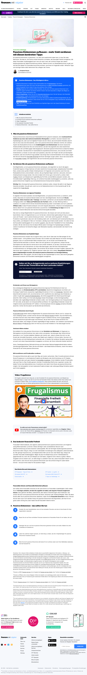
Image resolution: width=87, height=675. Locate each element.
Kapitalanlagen (52, 83)
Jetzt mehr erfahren (53, 627)
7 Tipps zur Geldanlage (51, 476)
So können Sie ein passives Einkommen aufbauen (29, 119)
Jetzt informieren (7, 627)
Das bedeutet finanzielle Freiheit (24, 123)
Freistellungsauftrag (21, 105)
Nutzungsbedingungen (65, 668)
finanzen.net (68, 2)
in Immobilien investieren (43, 360)
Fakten (22, 643)
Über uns (22, 641)
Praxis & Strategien (18, 17)
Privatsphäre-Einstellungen (79, 668)
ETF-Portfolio (37, 298)
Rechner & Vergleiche (74, 8)
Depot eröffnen (78, 2)
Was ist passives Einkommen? (24, 117)
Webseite (23, 602)
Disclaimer (55, 668)
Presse (22, 650)
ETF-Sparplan (34, 657)
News (84, 8)
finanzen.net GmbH (66, 572)
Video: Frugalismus (21, 121)
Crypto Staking (65, 317)
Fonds (37, 8)
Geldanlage (37, 431)
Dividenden (59, 292)
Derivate (43, 8)
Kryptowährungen (18, 313)
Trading (25, 8)
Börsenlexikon (35, 662)
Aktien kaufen (35, 655)
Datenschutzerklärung (58, 276)
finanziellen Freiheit (21, 158)
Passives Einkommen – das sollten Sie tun (27, 124)
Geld (64, 8)
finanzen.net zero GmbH (46, 572)
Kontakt (22, 646)
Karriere (22, 648)
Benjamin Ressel (24, 70)
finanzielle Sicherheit (33, 156)
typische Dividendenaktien (32, 296)
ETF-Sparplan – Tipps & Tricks (22, 472)
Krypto (51, 8)
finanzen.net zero (26, 572)
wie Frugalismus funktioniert (36, 381)
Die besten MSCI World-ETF (52, 474)
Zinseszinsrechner (36, 650)
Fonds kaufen (18, 476)
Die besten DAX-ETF (20, 474)
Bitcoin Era (27, 323)
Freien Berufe (25, 188)
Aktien (19, 8)
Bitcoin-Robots (17, 323)
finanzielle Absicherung (44, 94)
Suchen (85, 3)
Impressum (40, 668)
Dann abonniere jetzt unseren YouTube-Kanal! (32, 429)
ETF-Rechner (34, 652)
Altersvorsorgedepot (7, 8)
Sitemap (22, 653)
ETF (31, 8)
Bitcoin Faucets (49, 315)
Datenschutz (48, 668)
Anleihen (58, 304)
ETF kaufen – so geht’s (51, 472)
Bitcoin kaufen (35, 659)
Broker (58, 8)
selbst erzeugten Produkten (55, 85)
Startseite (3, 17)
